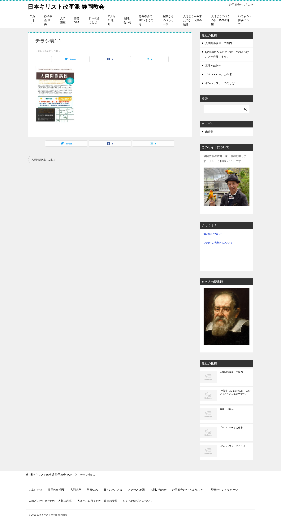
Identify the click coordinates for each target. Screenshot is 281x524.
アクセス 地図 (111, 20)
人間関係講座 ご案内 (43, 159)
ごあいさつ (32, 20)
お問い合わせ (127, 20)
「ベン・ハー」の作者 (218, 74)
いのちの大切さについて (244, 20)
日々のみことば (94, 20)
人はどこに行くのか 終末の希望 (220, 20)
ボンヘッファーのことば (220, 83)
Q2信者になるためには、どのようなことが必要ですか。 (235, 392)
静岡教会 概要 (48, 20)
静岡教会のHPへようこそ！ (146, 20)
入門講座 (63, 20)
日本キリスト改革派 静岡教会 (66, 6)
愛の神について (213, 233)
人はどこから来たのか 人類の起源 (192, 20)
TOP (51, 474)
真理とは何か (213, 65)
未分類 (209, 131)
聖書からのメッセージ (168, 20)
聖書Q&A (76, 20)
